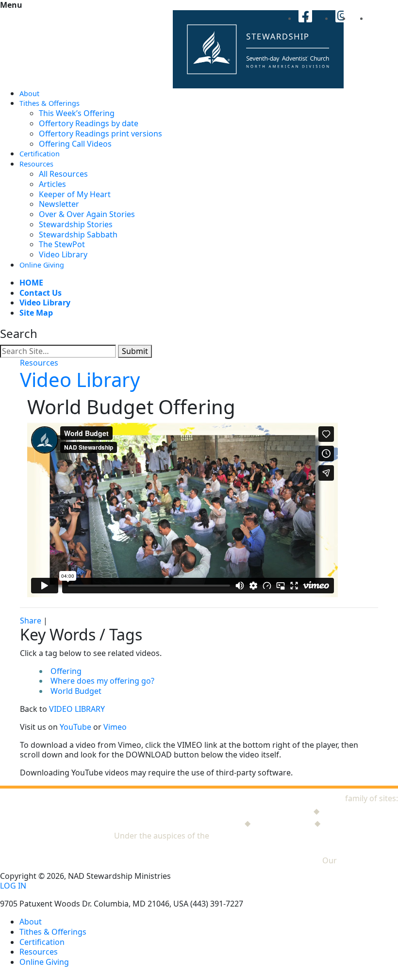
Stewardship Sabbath (78, 234)
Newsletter (59, 204)
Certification (39, 153)
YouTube (75, 727)
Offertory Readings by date (88, 123)
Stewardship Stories (76, 224)
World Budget (75, 691)
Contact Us (40, 292)
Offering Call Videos (75, 143)
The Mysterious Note (359, 811)
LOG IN (13, 886)
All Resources (63, 173)
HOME (31, 282)
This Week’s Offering (77, 113)
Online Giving (41, 264)
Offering (66, 671)
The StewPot (62, 244)
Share (30, 620)
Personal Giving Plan (360, 823)
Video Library (63, 254)
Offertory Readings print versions (100, 133)
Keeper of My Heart (75, 194)
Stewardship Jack (280, 811)
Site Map (36, 312)
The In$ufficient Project (200, 823)
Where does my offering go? (102, 680)
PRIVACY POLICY (368, 860)
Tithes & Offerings (49, 103)
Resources (36, 163)
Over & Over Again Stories (87, 214)
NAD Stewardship (311, 798)
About (29, 93)
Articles (52, 184)
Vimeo (115, 727)
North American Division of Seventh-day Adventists (304, 835)
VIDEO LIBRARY (77, 709)
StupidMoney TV (282, 823)
